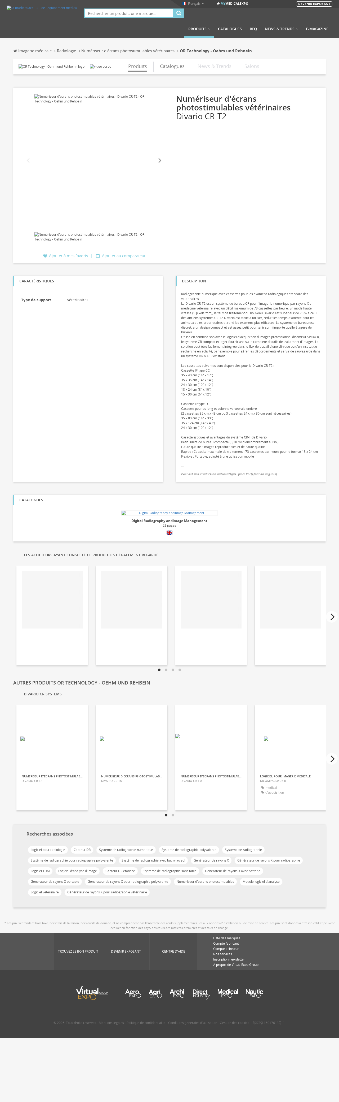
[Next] (159, 160)
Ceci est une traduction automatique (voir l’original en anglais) (229, 474)
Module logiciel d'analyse (261, 881)
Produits (197, 29)
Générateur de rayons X (211, 860)
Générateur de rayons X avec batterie (232, 871)
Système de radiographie (243, 849)
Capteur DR (82, 849)
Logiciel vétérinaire (45, 892)
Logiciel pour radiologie (48, 849)
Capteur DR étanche (120, 871)
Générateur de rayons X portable (55, 881)
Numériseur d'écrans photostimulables (205, 881)
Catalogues (230, 29)
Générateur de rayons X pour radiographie (268, 860)
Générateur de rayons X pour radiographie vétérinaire (107, 892)
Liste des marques (226, 938)
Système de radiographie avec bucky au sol (153, 860)
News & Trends (280, 29)
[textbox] (129, 13)
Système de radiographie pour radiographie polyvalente (72, 860)
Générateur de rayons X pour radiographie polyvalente (128, 881)
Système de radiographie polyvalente (189, 849)
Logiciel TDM (40, 871)
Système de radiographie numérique (126, 849)
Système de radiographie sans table (170, 871)
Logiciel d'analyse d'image (77, 871)
